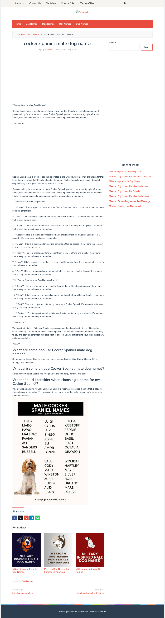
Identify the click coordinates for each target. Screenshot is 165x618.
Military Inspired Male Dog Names (89, 570)
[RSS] (124, 3)
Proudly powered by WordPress (73, 611)
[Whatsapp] (37, 518)
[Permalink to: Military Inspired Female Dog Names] (26, 550)
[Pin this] (26, 518)
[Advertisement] (58, 79)
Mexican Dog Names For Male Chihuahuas (129, 196)
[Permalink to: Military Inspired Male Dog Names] (90, 550)
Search (112, 42)
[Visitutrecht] (82, 11)
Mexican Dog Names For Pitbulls (124, 191)
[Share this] (14, 518)
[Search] (149, 24)
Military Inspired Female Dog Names (24, 570)
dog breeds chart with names (90, 591)
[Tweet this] (20, 518)
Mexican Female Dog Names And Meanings (129, 201)
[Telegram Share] (31, 518)
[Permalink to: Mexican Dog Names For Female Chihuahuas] (58, 550)
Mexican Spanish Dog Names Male (125, 206)
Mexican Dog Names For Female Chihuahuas (57, 570)
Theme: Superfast (98, 611)
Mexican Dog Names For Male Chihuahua (128, 186)
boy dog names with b (22, 591)
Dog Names (27, 581)
